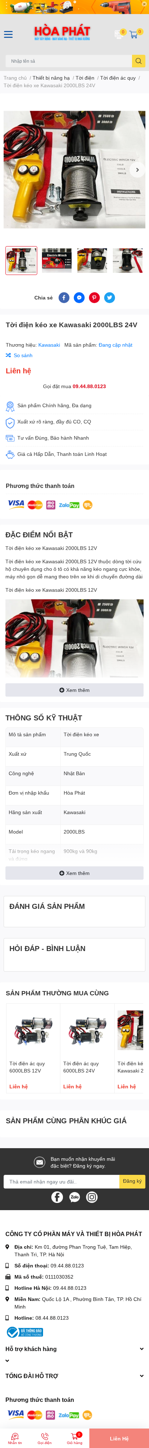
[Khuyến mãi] (74, 7)
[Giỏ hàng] (133, 34)
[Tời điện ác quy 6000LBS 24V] (87, 1030)
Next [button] (137, 170)
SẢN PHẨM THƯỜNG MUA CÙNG (57, 993)
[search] (138, 61)
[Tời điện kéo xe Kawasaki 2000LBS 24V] (74, 169)
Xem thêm (78, 690)
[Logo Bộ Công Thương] (24, 1331)
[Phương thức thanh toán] (50, 504)
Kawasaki (49, 345)
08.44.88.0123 (52, 1318)
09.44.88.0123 (89, 386)
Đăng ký (132, 1181)
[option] (74, 169)
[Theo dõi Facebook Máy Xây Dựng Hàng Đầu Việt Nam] (57, 1196)
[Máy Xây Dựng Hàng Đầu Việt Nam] (62, 34)
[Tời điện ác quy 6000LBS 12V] (33, 1030)
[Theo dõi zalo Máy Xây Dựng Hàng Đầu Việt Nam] (74, 1196)
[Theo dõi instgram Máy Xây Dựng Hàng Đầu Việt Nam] (92, 1196)
